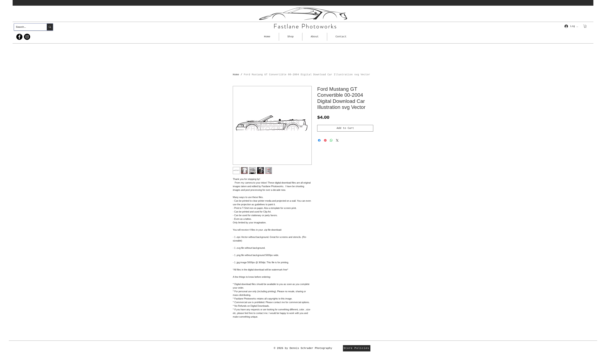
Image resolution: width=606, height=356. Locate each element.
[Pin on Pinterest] (325, 140)
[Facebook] (19, 37)
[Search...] (50, 27)
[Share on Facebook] (319, 140)
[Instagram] (27, 37)
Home (236, 74)
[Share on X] (337, 140)
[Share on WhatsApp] (331, 140)
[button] (290, 37)
